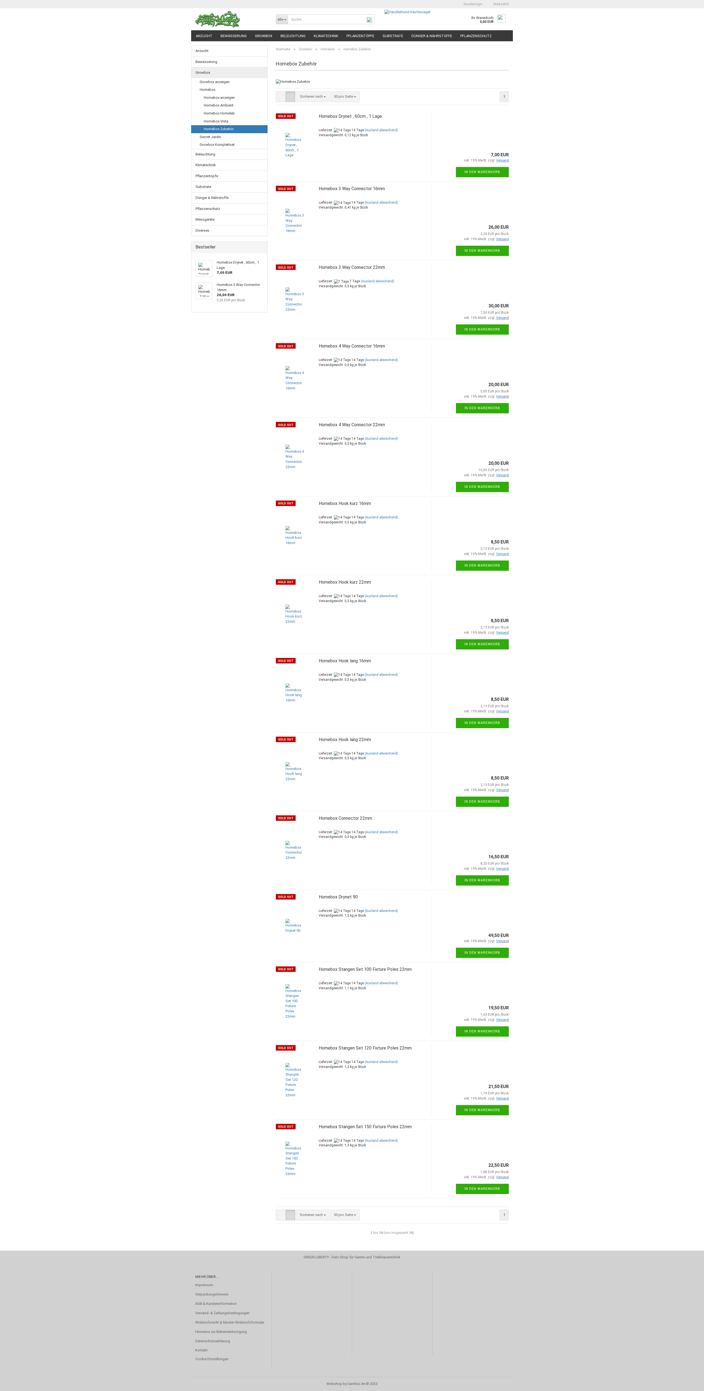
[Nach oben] (689, 1382)
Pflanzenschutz (476, 36)
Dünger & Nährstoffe (431, 36)
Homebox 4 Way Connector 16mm (352, 346)
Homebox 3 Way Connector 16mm (352, 188)
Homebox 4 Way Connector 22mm (352, 424)
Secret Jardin (210, 137)
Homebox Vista (216, 121)
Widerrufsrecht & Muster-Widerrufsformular (229, 1322)
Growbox (263, 36)
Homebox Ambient (218, 105)
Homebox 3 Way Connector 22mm (352, 267)
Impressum (204, 1285)
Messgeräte (205, 219)
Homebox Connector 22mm (345, 818)
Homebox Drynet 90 (338, 897)
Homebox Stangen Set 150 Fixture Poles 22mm (365, 1126)
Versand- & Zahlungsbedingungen (222, 1313)
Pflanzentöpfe (360, 36)
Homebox (207, 90)
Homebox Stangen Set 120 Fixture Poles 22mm (365, 1048)
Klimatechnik (326, 36)
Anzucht (204, 36)
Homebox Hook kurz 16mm (345, 503)
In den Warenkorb (482, 172)
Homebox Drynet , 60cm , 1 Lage (350, 116)
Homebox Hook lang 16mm (345, 660)
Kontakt (201, 1350)
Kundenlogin (472, 4)
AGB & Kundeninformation (216, 1304)
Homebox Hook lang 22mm (345, 739)
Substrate (393, 36)
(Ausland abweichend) (381, 130)
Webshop (334, 1384)
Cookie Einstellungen (212, 1359)
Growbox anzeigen (215, 82)
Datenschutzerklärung (212, 1341)
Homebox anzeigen (219, 97)
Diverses (202, 230)
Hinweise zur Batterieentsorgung (221, 1332)
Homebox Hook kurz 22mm (345, 582)
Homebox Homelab (219, 113)
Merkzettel (500, 4)
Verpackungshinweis (212, 1294)
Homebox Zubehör (219, 129)
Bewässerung (234, 36)
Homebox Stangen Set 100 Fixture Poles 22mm (365, 969)
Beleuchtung (293, 36)
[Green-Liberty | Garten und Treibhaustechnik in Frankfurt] (231, 19)
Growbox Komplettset (217, 145)
